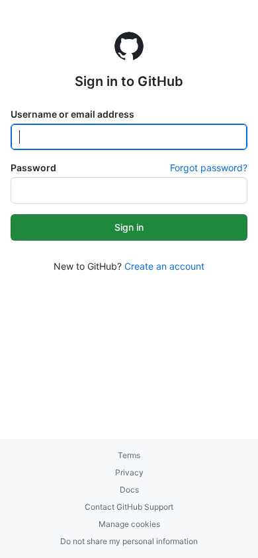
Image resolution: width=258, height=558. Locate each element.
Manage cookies (129, 524)
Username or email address (72, 114)
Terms (129, 455)
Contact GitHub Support (129, 507)
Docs (129, 490)
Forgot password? (208, 167)
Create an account (164, 266)
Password (33, 167)
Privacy (129, 472)
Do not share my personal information (129, 541)
